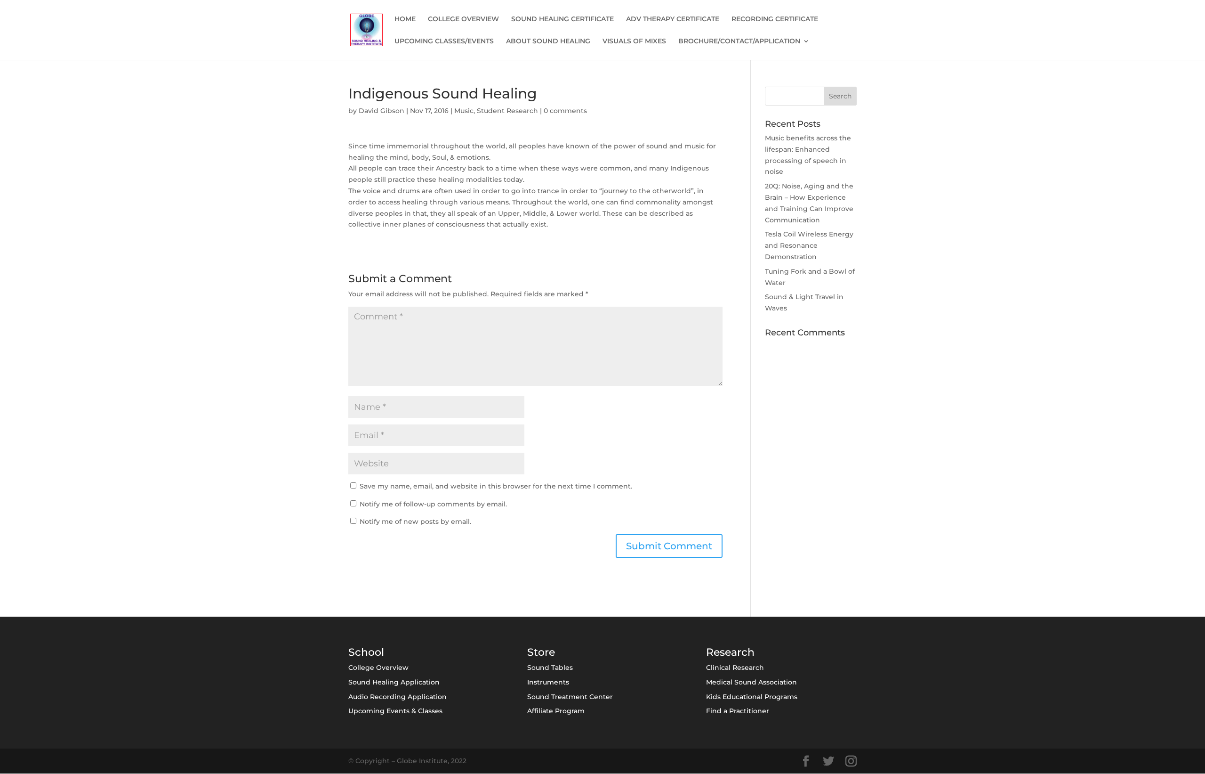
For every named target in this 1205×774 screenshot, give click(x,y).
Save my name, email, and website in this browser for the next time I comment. (496, 486)
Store (541, 652)
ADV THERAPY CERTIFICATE (672, 19)
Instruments (548, 682)
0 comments (565, 110)
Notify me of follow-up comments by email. (433, 504)
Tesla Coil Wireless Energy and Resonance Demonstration (809, 245)
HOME (405, 19)
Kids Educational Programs (751, 697)
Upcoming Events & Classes (395, 711)
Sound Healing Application (394, 682)
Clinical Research (735, 667)
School (366, 652)
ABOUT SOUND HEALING (548, 41)
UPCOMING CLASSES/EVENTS (444, 41)
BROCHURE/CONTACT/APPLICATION (739, 41)
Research (730, 652)
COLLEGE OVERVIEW (463, 19)
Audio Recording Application (397, 697)
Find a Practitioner (737, 711)
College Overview (378, 667)
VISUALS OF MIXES (634, 41)
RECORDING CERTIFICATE (774, 19)
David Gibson (381, 110)
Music (464, 110)
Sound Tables (550, 667)
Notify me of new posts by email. (415, 521)
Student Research (507, 110)
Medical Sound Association (751, 682)
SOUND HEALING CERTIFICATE (562, 19)
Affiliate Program (556, 711)
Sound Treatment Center (570, 697)
